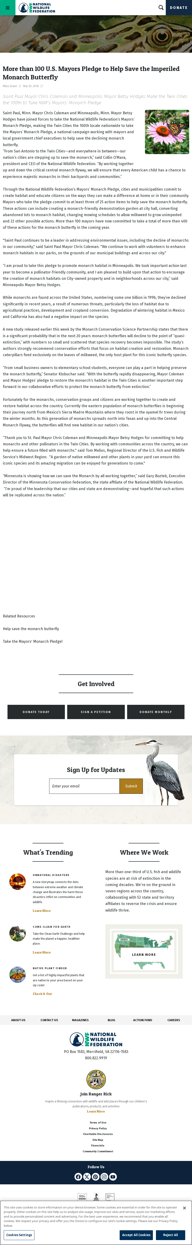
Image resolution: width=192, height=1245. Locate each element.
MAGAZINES (80, 1020)
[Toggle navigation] (7, 7)
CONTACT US (49, 1020)
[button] (131, 786)
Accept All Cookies (136, 1235)
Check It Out (42, 994)
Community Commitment (98, 1151)
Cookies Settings (19, 1235)
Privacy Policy (98, 1128)
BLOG (111, 1020)
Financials (97, 1145)
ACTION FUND (142, 1020)
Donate (179, 7)
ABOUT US (18, 1020)
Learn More (42, 911)
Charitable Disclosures (98, 1134)
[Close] (184, 1208)
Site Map (97, 1140)
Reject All (170, 1235)
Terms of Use (97, 1122)
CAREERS (173, 1020)
